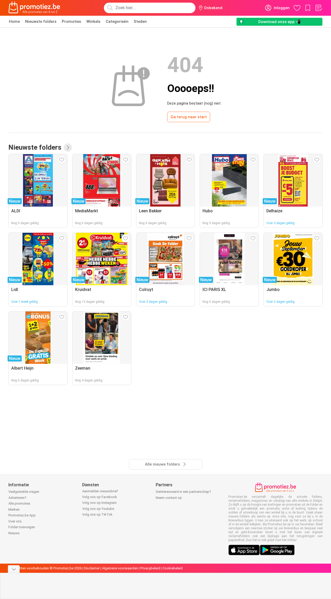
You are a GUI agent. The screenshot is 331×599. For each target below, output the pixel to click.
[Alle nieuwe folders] (68, 147)
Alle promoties (19, 503)
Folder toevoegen (21, 527)
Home (14, 21)
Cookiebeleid (172, 568)
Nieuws (14, 533)
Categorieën (117, 21)
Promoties (71, 21)
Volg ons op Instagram (99, 503)
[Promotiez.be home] (34, 7)
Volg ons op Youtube (98, 509)
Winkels (93, 21)
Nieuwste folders (41, 21)
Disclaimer (92, 568)
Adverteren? (17, 498)
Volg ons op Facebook (99, 497)
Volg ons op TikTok (97, 514)
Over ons (15, 521)
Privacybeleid (150, 568)
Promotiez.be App (22, 515)
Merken (14, 509)
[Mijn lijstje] (318, 8)
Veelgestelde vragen (23, 492)
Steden (140, 21)
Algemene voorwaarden (120, 568)
